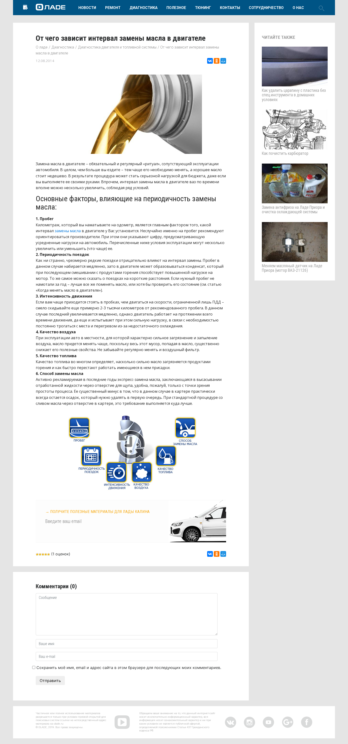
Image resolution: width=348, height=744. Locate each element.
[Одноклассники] (216, 61)
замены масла (68, 230)
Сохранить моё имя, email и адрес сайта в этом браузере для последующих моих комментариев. (128, 667)
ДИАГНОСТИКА (143, 7)
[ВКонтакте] (210, 61)
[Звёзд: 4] (45, 554)
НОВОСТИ (87, 7)
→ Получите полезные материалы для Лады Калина (97, 511)
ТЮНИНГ (203, 7)
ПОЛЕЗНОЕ (176, 7)
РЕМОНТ (112, 7)
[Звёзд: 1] (37, 554)
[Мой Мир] (223, 61)
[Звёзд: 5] (48, 554)
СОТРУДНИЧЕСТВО (266, 7)
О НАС (298, 7)
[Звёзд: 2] (40, 554)
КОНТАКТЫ (230, 7)
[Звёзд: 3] (42, 554)
